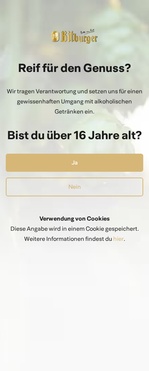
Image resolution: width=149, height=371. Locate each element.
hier (118, 238)
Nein (74, 186)
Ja (75, 162)
